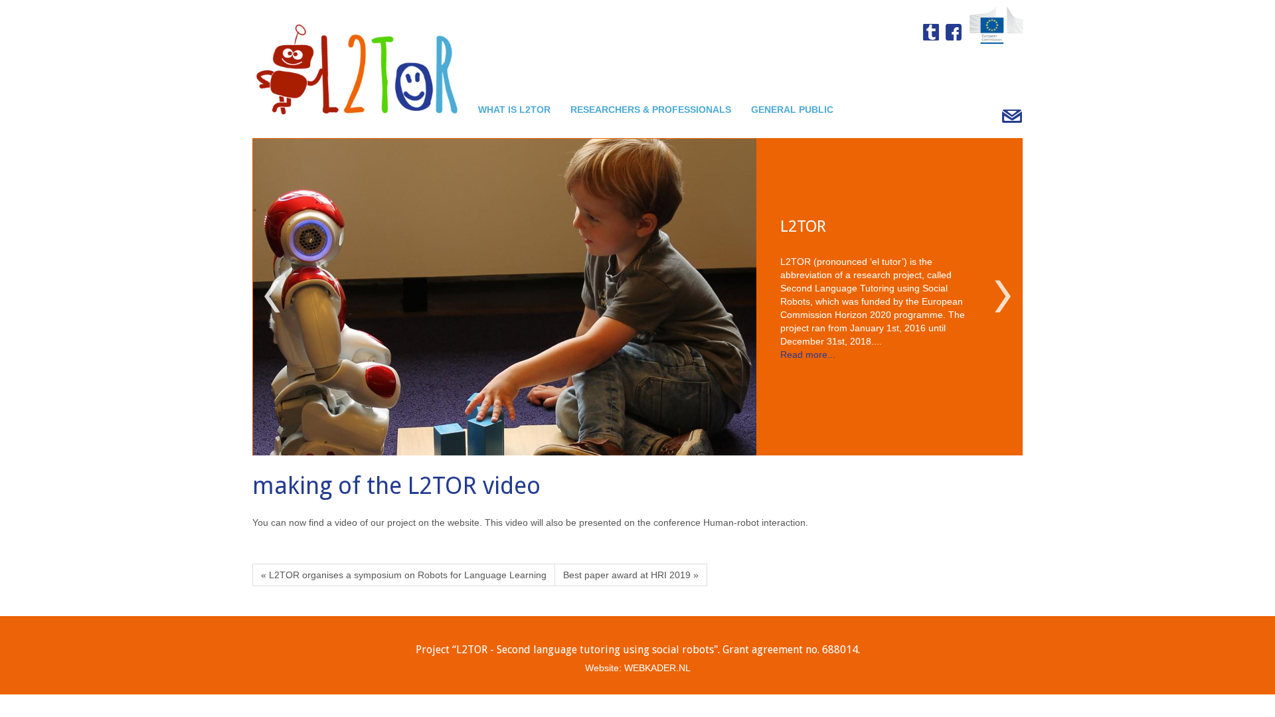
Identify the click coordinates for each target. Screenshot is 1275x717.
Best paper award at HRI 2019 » (631, 575)
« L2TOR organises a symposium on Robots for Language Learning (404, 575)
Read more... (807, 372)
